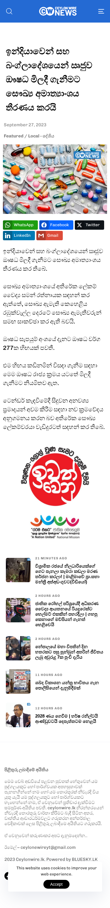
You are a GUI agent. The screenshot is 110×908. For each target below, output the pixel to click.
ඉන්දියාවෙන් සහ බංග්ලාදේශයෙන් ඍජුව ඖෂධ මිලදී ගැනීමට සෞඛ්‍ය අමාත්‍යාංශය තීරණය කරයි (49, 79)
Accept (56, 884)
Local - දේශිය (41, 136)
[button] (9, 11)
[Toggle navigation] (87, 11)
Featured (13, 136)
